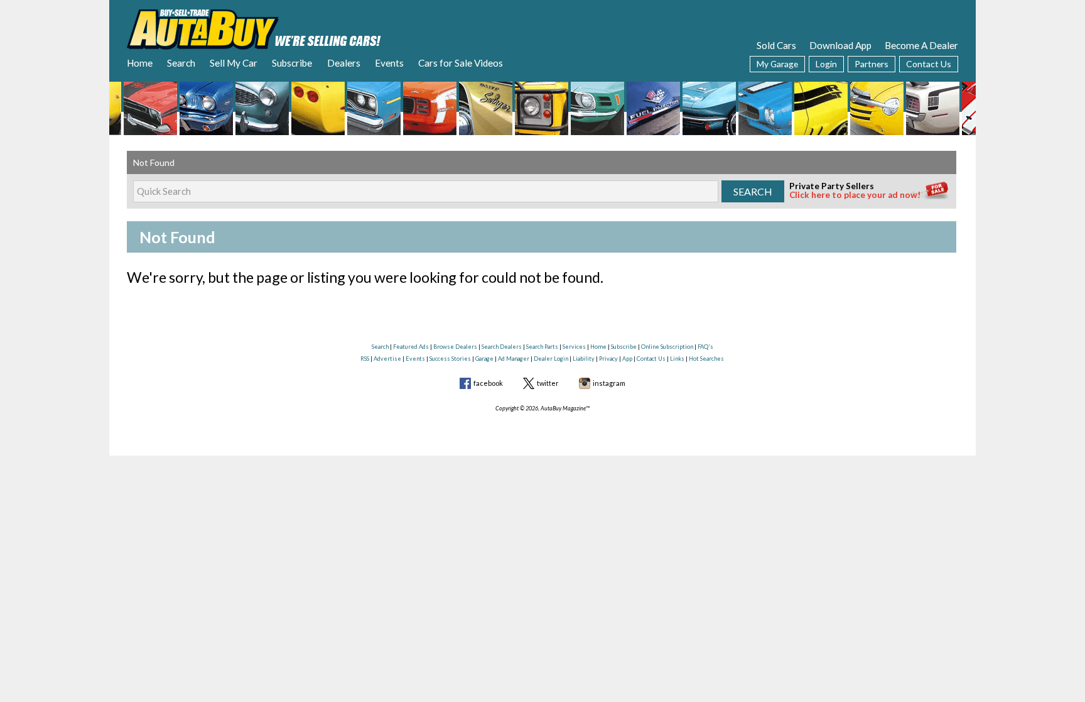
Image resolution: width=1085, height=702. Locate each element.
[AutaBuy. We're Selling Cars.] (254, 28)
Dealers (343, 63)
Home (140, 63)
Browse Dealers (455, 346)
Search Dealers (502, 346)
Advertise (387, 358)
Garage (484, 358)
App (627, 358)
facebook (488, 383)
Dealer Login (551, 358)
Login (826, 63)
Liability (584, 358)
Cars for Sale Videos (460, 63)
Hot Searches (706, 358)
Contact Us (928, 63)
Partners (871, 63)
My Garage (777, 63)
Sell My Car (233, 63)
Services (574, 346)
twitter (548, 383)
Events (389, 63)
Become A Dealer (921, 45)
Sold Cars (776, 45)
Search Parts (542, 346)
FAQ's (705, 346)
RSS (364, 358)
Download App (840, 45)
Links (677, 358)
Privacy (608, 358)
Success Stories (450, 358)
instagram (609, 383)
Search (181, 63)
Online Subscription (667, 346)
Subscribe (292, 63)
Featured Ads (411, 346)
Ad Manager (513, 358)
